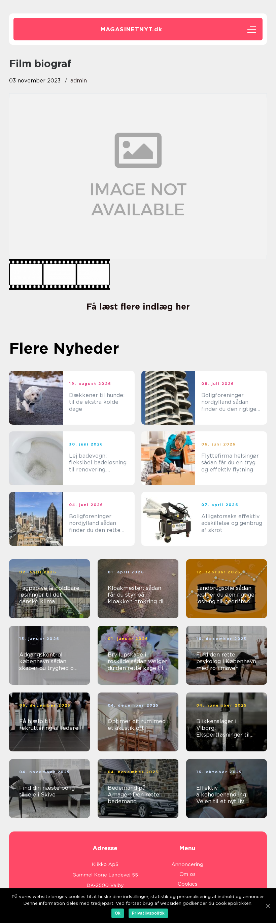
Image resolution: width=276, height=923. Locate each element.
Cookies (187, 884)
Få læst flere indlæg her (138, 306)
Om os (187, 874)
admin (78, 80)
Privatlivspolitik (148, 913)
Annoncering (187, 864)
